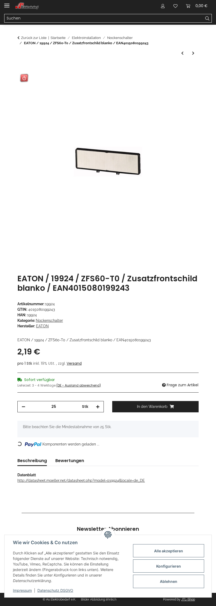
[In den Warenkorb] (21, 68)
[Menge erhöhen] (98, 406)
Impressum (22, 590)
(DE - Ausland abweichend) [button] (78, 385)
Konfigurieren (168, 566)
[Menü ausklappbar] (6, 3)
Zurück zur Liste (34, 38)
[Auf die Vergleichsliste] (174, 81)
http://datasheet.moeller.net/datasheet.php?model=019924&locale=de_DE (81, 480)
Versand (74, 363)
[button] (162, 6)
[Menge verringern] (23, 406)
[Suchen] (207, 18)
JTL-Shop (188, 599)
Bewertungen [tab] (69, 461)
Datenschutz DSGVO (55, 590)
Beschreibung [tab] (32, 461)
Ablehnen (168, 581)
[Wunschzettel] (175, 6)
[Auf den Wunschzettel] (187, 81)
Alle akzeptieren (168, 551)
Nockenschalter (49, 320)
